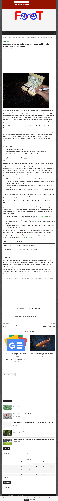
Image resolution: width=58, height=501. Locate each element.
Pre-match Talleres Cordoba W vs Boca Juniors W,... (24, 4)
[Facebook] (50, 33)
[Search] (54, 33)
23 (43, 472)
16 (43, 469)
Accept (26, 499)
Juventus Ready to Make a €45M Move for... (16, 359)
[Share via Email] (39, 308)
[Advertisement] (29, 25)
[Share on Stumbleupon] (36, 308)
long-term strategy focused (42, 216)
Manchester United (43, 278)
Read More (32, 499)
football (16, 278)
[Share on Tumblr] (35, 308)
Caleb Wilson (15, 314)
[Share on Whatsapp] (38, 308)
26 (14, 474)
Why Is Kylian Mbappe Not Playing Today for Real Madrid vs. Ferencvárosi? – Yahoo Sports (33, 439)
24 (51, 472)
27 (21, 474)
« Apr (4, 477)
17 (51, 469)
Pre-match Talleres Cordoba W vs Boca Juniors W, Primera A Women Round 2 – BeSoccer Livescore (33, 423)
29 (36, 474)
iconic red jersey (46, 178)
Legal (31, 6)
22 (36, 472)
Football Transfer (25, 278)
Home (4, 37)
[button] (30, 2)
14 (29, 469)
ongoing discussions (15, 112)
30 (43, 474)
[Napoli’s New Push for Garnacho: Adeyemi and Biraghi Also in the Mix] (15, 343)
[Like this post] (28, 308)
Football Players (12, 37)
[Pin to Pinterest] (32, 308)
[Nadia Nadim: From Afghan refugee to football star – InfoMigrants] (7, 433)
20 (21, 472)
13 (21, 469)
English (7, 374)
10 (51, 466)
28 (29, 474)
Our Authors (36, 6)
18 (7, 472)
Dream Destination (8, 278)
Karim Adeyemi (21, 37)
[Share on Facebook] (29, 308)
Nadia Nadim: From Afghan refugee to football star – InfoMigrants (28, 431)
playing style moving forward (26, 237)
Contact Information (23, 6)
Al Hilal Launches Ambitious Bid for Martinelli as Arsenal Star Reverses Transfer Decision (33, 405)
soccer (51, 278)
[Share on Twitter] (31, 308)
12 (14, 469)
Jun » (7, 477)
